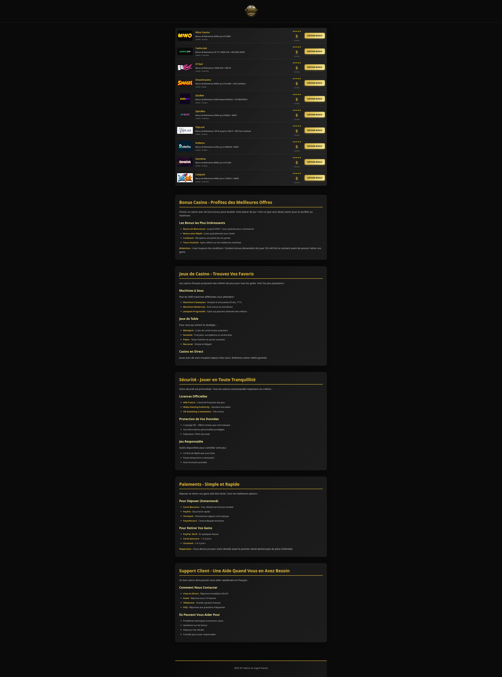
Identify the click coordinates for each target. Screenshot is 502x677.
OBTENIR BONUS (314, 35)
